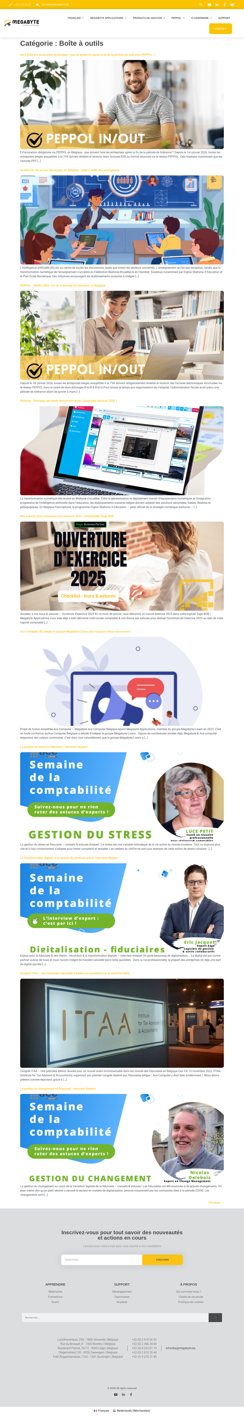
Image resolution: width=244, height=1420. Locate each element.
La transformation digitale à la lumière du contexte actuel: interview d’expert (69, 858)
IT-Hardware (200, 18)
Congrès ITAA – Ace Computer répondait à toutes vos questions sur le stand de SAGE (75, 973)
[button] (201, 4)
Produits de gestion (147, 18)
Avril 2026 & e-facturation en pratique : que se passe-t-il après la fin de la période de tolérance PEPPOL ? (87, 54)
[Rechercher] (215, 1317)
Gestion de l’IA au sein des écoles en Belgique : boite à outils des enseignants (69, 170)
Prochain (216, 1202)
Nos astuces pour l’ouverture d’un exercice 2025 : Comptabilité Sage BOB (67, 516)
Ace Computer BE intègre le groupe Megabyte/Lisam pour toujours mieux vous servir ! (75, 631)
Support (224, 18)
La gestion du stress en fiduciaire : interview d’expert (54, 747)
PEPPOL (176, 18)
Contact (221, 28)
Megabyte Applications (106, 18)
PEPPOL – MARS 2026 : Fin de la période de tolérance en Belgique (62, 285)
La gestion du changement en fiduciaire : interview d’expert (58, 1088)
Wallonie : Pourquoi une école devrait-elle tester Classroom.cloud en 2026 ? (68, 400)
